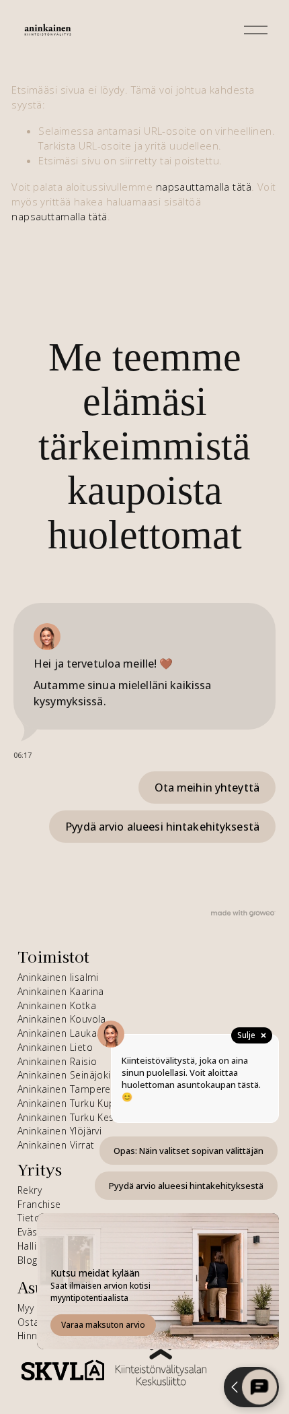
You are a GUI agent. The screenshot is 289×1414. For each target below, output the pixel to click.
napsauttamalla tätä (204, 186)
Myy (25, 1307)
